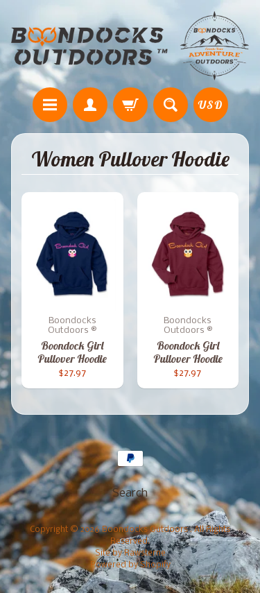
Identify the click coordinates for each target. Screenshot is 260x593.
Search (130, 493)
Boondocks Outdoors (146, 530)
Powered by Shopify (130, 565)
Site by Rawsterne (130, 553)
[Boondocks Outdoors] (130, 45)
